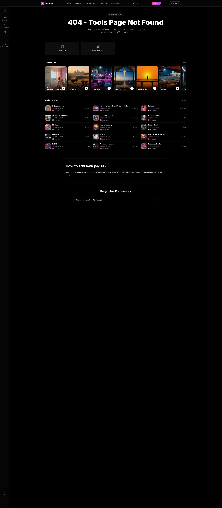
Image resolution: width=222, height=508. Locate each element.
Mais (184, 63)
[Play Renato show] (86, 88)
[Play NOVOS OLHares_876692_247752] (63, 88)
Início (69, 3)
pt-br (134, 3)
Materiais (104, 3)
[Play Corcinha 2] (109, 88)
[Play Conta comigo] (154, 88)
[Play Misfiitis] (177, 88)
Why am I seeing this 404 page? (89, 200)
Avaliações (115, 3)
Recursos (77, 3)
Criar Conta (175, 3)
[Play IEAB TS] (132, 88)
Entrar (165, 3)
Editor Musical (91, 3)
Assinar (156, 3)
